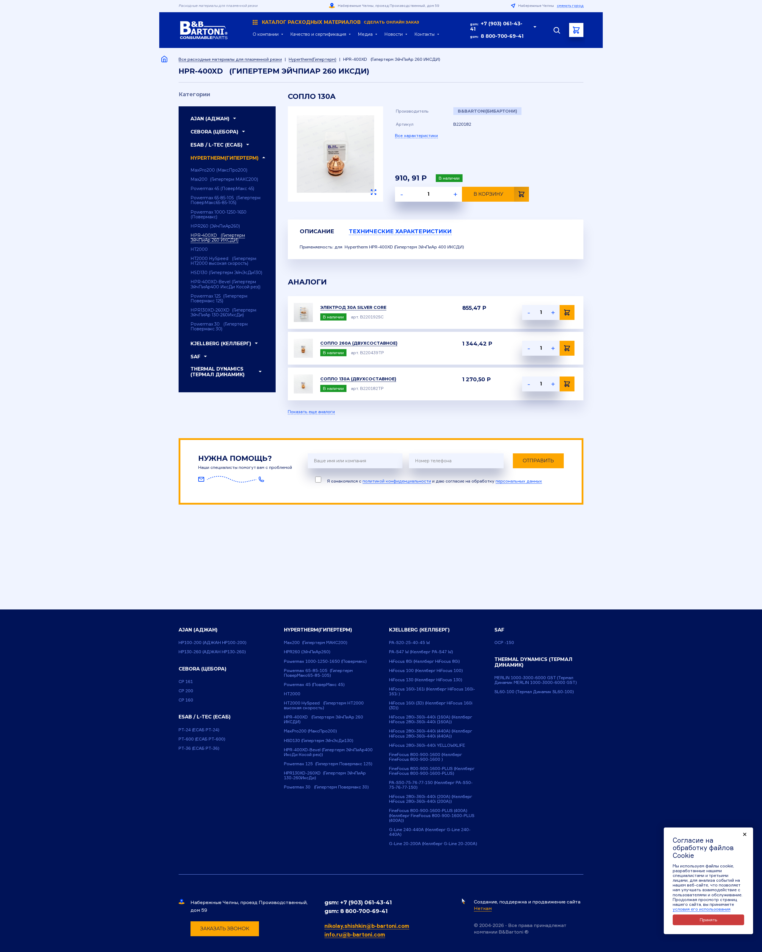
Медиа (365, 34)
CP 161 (186, 681)
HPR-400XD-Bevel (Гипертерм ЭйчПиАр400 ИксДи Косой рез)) (225, 284)
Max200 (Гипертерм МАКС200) (224, 179)
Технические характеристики (400, 231)
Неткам (483, 908)
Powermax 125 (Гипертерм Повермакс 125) (218, 298)
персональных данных (519, 480)
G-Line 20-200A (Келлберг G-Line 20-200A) (433, 843)
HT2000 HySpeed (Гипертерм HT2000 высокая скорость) (223, 261)
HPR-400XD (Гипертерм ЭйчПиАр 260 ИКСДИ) (217, 238)
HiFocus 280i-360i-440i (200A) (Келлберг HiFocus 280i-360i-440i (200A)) (430, 799)
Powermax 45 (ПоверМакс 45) (222, 188)
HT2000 (199, 249)
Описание (317, 231)
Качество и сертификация (318, 34)
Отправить (538, 460)
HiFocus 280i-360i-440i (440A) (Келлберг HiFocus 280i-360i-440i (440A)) (430, 733)
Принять (708, 919)
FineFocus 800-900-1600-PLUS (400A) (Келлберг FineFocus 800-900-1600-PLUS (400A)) (431, 815)
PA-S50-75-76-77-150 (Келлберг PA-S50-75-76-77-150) (431, 785)
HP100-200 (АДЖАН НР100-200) (212, 642)
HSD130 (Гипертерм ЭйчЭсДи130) (226, 272)
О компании (266, 34)
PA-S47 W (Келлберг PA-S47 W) (421, 651)
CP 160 (186, 699)
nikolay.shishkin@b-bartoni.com (366, 926)
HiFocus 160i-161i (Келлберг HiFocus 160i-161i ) (432, 691)
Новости (393, 34)
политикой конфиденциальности (397, 480)
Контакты (424, 34)
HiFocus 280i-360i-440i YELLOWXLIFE (427, 745)
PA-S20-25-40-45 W (409, 642)
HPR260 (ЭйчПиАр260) (215, 226)
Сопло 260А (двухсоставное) (358, 343)
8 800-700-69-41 (502, 36)
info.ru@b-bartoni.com (354, 934)
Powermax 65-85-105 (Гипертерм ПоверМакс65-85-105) (225, 200)
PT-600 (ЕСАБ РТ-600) (202, 738)
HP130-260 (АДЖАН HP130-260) (212, 651)
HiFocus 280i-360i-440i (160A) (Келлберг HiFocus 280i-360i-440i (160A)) (430, 719)
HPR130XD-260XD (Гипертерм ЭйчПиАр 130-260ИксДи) (223, 312)
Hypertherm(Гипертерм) (312, 59)
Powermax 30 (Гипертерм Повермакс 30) (219, 326)
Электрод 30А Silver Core (353, 307)
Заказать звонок (224, 928)
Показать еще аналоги (311, 411)
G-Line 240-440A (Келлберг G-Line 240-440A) (430, 832)
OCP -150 (504, 642)
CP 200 (186, 690)
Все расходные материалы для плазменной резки (230, 59)
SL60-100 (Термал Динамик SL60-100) (534, 691)
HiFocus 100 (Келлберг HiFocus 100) (426, 670)
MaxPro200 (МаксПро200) (218, 170)
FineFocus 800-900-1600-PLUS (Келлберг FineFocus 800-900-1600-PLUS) (432, 771)
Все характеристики (416, 135)
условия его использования (701, 908)
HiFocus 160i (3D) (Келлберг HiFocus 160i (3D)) (430, 705)
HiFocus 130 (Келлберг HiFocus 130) (425, 679)
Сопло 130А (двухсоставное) (358, 379)
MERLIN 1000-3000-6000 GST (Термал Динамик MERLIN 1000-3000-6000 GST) (535, 680)
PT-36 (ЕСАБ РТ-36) (199, 748)
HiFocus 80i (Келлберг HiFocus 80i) (424, 661)
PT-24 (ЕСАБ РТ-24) (199, 729)
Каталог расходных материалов (340, 22)
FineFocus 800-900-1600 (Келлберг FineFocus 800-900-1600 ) (425, 757)
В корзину (488, 194)
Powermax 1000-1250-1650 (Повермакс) (218, 214)
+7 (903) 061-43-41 (496, 26)
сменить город (570, 6)
